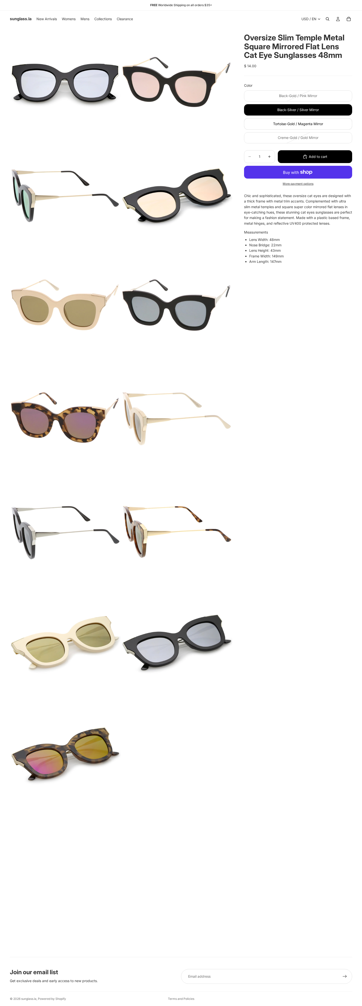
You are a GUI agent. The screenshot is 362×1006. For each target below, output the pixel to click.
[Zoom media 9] (65, 530)
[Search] (327, 19)
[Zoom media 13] (65, 753)
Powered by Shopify (52, 999)
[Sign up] (345, 976)
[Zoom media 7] (65, 418)
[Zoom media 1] (65, 82)
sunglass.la (28, 999)
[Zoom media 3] (65, 194)
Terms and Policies (181, 999)
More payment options (298, 183)
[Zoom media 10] (176, 530)
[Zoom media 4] (176, 194)
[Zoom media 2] (176, 82)
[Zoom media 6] (176, 306)
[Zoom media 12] (176, 642)
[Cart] (348, 19)
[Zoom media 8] (176, 418)
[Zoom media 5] (65, 306)
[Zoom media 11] (65, 642)
